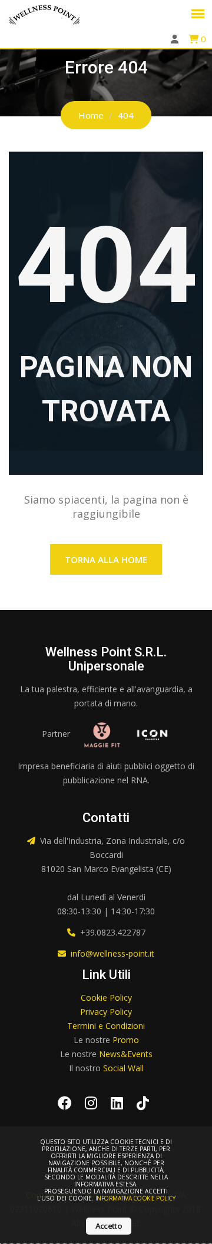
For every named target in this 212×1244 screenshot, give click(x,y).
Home (91, 115)
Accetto (108, 1225)
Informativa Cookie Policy (135, 1198)
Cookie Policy (106, 997)
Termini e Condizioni (106, 1025)
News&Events (126, 1053)
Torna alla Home (106, 559)
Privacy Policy (106, 1011)
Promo (125, 1039)
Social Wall (123, 1068)
